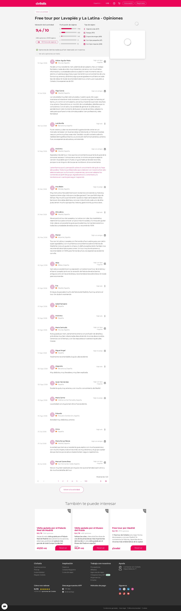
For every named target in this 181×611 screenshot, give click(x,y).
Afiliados (93, 570)
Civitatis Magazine (69, 570)
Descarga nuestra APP (72, 586)
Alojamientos (95, 577)
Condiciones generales (110, 608)
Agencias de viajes (97, 572)
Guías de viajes (67, 572)
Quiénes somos (40, 567)
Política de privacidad (133, 608)
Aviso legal (122, 608)
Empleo (93, 580)
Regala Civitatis (39, 575)
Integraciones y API (97, 575)
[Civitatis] (41, 3)
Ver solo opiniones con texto (49, 54)
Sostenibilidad (39, 572)
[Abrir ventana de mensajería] (5, 606)
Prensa (36, 570)
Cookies (144, 608)
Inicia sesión (128, 3)
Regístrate (141, 3)
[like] (69, 511)
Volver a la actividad (42, 12)
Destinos (65, 567)
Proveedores (95, 567)
